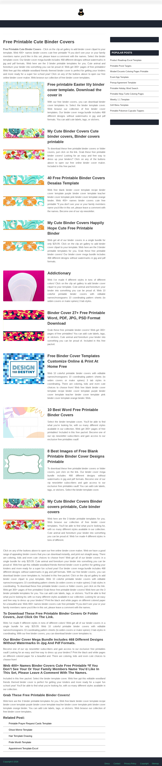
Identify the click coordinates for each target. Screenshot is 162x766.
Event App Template (119, 77)
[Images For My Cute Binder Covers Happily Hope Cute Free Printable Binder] (23, 235)
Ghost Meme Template (20, 729)
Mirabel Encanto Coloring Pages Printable (129, 71)
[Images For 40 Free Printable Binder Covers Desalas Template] (23, 190)
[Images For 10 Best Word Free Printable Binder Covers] (23, 422)
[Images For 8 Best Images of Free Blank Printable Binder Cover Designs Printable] (23, 463)
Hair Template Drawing (20, 736)
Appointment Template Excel (23, 748)
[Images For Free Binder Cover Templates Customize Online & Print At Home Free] (23, 368)
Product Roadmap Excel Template (125, 60)
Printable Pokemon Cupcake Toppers (127, 111)
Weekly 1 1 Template (119, 99)
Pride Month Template (20, 742)
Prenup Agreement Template (123, 82)
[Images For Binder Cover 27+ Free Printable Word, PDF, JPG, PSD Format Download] (23, 325)
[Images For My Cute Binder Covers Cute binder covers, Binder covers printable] (23, 144)
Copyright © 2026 (10, 762)
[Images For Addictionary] (23, 285)
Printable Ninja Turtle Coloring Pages (127, 94)
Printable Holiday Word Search (124, 88)
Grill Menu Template (119, 105)
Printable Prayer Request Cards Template (30, 723)
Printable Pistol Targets (120, 66)
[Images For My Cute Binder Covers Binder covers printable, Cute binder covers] (23, 514)
